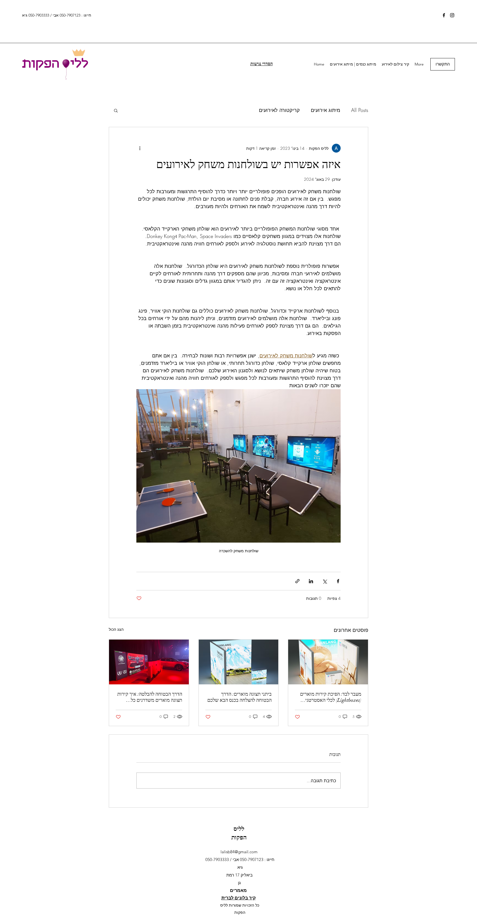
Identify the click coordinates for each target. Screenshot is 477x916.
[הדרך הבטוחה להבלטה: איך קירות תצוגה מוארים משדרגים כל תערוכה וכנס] (149, 662)
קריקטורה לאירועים (279, 110)
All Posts (359, 110)
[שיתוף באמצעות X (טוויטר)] (324, 581)
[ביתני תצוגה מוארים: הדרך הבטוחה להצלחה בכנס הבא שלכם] (239, 662)
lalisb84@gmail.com (239, 851)
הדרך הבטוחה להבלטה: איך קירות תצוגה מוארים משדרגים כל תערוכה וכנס (149, 697)
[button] (115, 110)
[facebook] (444, 15)
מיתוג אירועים (325, 110)
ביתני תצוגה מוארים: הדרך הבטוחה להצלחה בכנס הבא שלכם (239, 697)
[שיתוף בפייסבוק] (338, 581)
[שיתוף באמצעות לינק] (297, 581)
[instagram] (452, 15)
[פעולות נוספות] (139, 148)
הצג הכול (116, 629)
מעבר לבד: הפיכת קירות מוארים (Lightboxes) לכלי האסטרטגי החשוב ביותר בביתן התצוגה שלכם (329, 697)
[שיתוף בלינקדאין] (311, 581)
